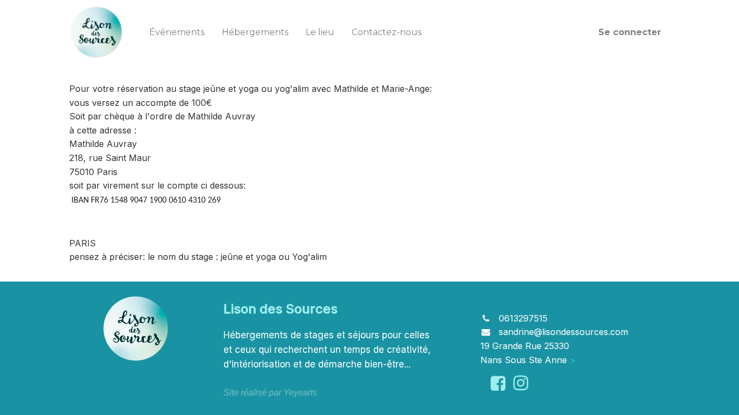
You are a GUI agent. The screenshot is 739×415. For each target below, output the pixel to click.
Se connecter (629, 32)
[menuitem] (177, 32)
